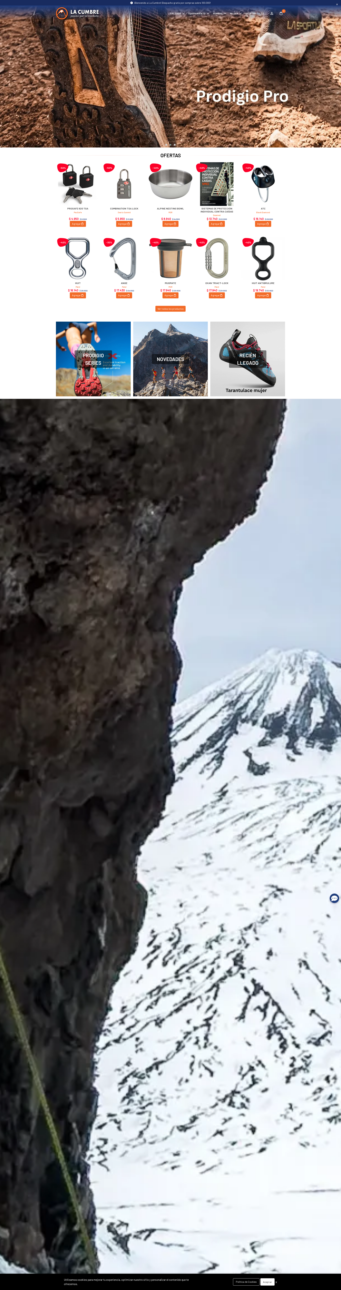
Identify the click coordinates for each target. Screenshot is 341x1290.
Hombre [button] (218, 13)
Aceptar (267, 1281)
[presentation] (1, 76)
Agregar (76, 223)
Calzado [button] (175, 13)
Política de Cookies (246, 1281)
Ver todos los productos (171, 308)
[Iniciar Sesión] (272, 13)
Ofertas (250, 13)
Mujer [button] (234, 13)
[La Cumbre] (77, 13)
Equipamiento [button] (196, 13)
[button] (166, 145)
